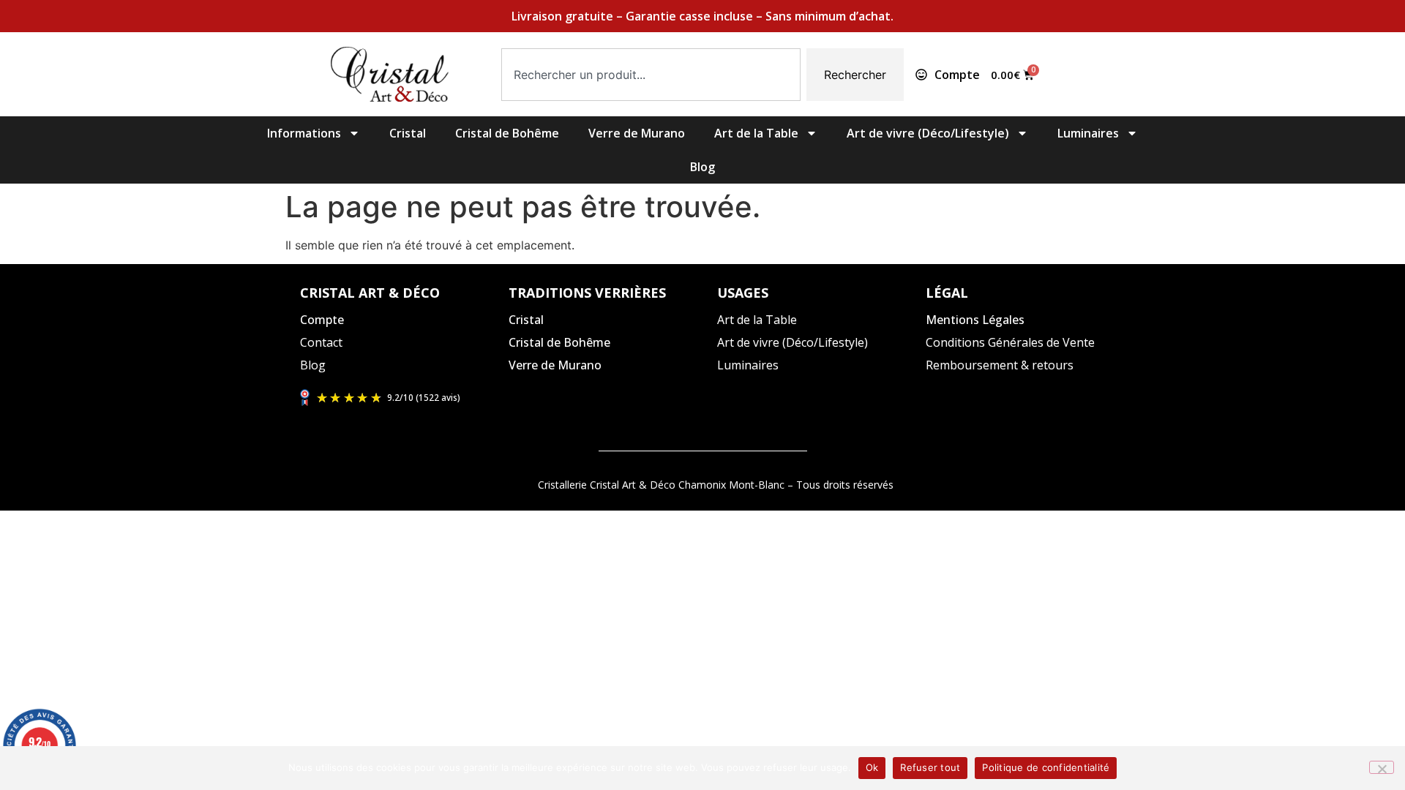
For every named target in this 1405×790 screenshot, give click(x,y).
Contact (321, 342)
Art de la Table (756, 133)
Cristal (407, 133)
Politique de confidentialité (1045, 767)
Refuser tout (930, 767)
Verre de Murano (636, 133)
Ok (872, 767)
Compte (322, 320)
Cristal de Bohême (507, 133)
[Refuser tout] (1381, 767)
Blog (702, 167)
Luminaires (1088, 133)
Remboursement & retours (1000, 365)
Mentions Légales (975, 320)
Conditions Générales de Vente (1010, 342)
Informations (304, 133)
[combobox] (651, 74)
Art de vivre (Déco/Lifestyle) (928, 133)
